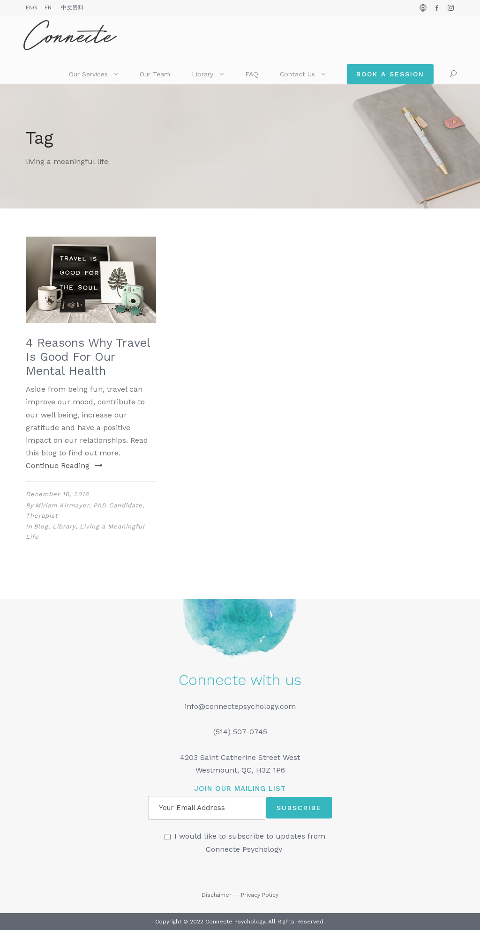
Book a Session (390, 74)
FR (48, 7)
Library (202, 74)
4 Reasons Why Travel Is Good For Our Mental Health (88, 357)
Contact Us (297, 74)
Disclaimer (217, 895)
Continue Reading (58, 465)
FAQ (251, 74)
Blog (41, 526)
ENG (31, 7)
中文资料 (72, 7)
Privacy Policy (259, 895)
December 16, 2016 (57, 494)
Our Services (88, 74)
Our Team (155, 74)
